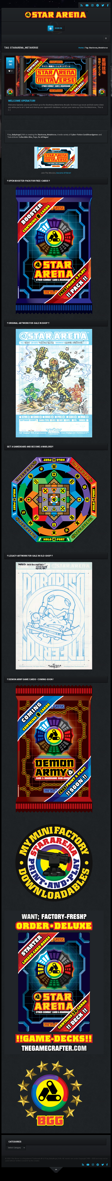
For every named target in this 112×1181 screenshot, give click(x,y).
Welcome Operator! (21, 100)
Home (81, 48)
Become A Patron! (63, 173)
